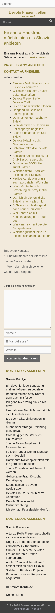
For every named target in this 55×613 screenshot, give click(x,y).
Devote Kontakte (18, 250)
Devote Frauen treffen (27, 12)
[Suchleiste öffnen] (50, 20)
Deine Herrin (14, 594)
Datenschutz (21, 608)
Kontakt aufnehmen (22, 71)
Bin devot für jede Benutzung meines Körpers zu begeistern (26, 574)
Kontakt (36, 608)
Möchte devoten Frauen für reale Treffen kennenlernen (25, 553)
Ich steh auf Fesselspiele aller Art (27, 509)
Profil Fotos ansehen (24, 65)
